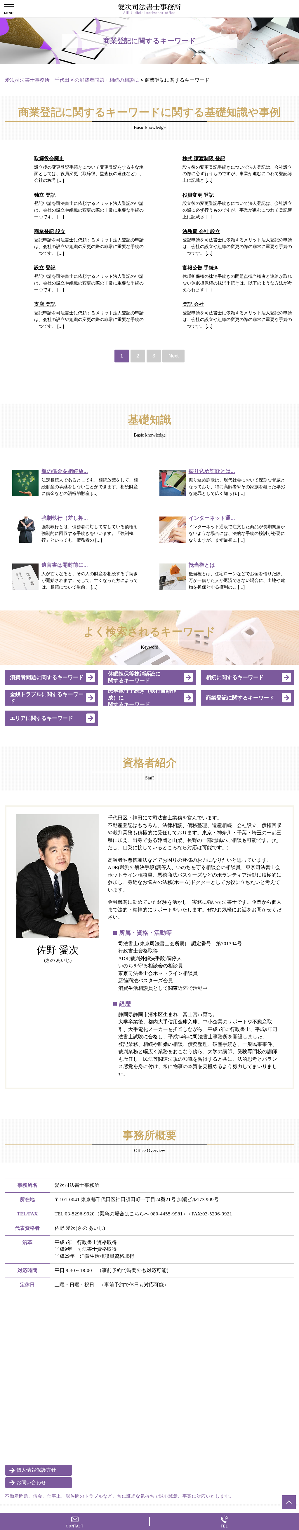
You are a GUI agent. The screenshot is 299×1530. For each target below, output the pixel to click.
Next (173, 356)
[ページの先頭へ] (289, 1502)
